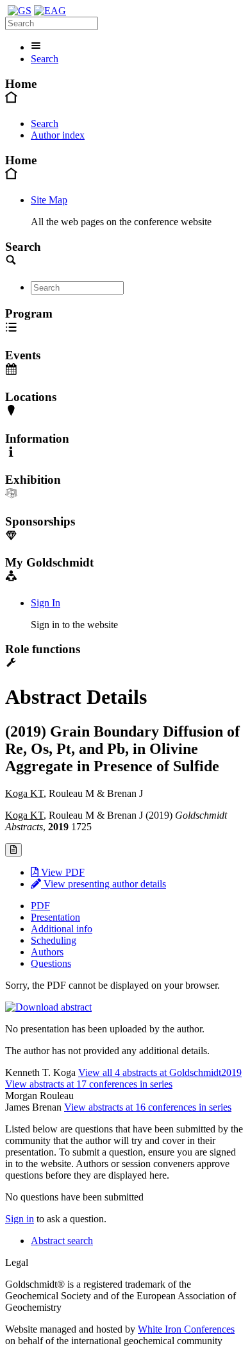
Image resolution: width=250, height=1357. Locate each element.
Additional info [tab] (61, 928)
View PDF (61, 872)
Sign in (19, 1218)
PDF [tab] (40, 905)
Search (44, 58)
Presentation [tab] (55, 917)
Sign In (45, 602)
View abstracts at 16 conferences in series (147, 1107)
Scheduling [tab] (53, 940)
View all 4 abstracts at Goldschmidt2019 (160, 1072)
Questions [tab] (51, 963)
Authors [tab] (47, 951)
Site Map (49, 199)
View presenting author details (103, 883)
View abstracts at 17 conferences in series (88, 1084)
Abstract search (62, 1240)
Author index (58, 135)
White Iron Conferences (186, 1329)
